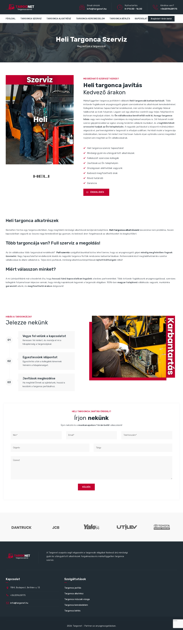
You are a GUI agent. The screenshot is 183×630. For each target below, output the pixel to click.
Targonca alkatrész (58, 18)
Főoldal (11, 18)
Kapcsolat (141, 18)
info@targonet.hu (97, 9)
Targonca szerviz (31, 18)
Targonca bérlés (120, 18)
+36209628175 (168, 9)
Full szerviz (63, 252)
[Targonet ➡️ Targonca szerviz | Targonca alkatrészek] (20, 7)
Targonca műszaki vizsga (77, 599)
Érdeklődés (97, 192)
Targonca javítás (72, 588)
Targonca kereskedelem (90, 18)
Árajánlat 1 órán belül (161, 19)
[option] (21, 527)
